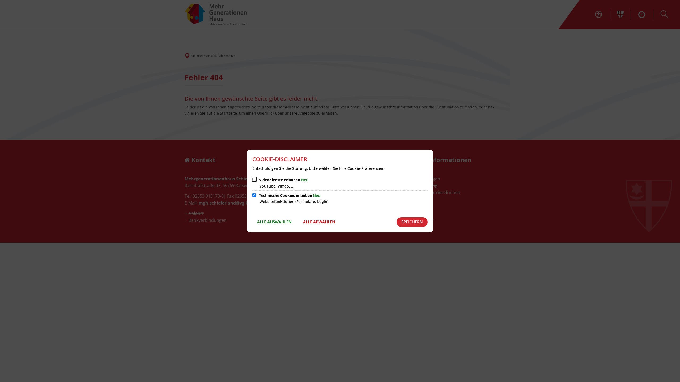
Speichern (412, 221)
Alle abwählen (319, 221)
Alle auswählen (274, 221)
